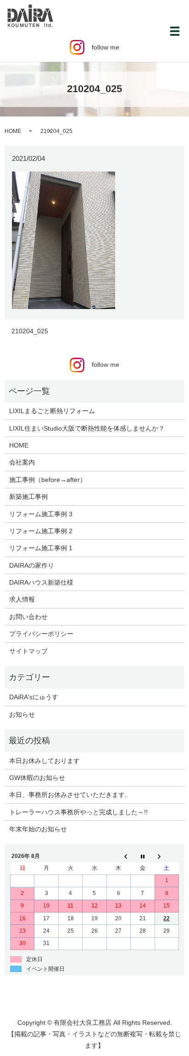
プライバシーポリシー (41, 633)
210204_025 (29, 331)
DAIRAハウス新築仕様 (41, 582)
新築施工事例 (28, 496)
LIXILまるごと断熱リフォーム (52, 411)
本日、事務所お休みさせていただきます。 (70, 794)
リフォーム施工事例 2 (40, 531)
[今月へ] (143, 856)
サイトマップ (28, 651)
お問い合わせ (28, 616)
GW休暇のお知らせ (37, 777)
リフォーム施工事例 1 (40, 548)
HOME (13, 131)
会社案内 (22, 462)
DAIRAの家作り (31, 565)
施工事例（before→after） (47, 479)
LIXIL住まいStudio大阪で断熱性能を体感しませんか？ (87, 428)
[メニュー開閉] (174, 31)
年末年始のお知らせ (38, 829)
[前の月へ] (118, 856)
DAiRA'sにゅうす (33, 697)
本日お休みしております (44, 760)
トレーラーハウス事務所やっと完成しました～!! (78, 812)
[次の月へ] (166, 856)
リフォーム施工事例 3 (40, 514)
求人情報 (22, 599)
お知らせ (22, 714)
